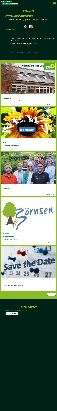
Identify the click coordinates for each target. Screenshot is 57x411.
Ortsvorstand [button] (10, 29)
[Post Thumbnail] (28, 78)
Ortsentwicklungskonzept (8, 236)
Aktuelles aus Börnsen (8, 143)
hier (40, 52)
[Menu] (54, 2)
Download (16, 40)
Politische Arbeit (6, 188)
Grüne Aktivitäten (7, 98)
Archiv (52, 294)
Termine (4, 283)
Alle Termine (12, 313)
